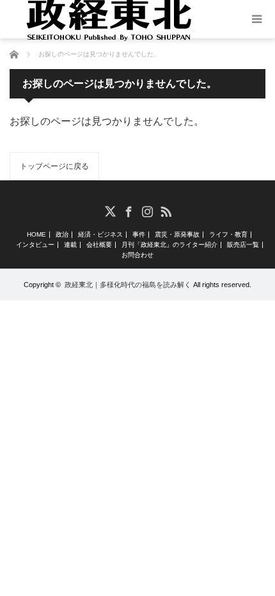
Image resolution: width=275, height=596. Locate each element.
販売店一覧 (243, 245)
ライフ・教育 (228, 234)
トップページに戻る (54, 166)
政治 (62, 234)
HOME (36, 234)
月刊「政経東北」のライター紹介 (169, 245)
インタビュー (35, 245)
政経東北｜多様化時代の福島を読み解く (128, 284)
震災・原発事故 (177, 234)
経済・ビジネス (100, 234)
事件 (138, 234)
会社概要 (99, 245)
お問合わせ (137, 255)
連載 (70, 245)
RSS (165, 211)
